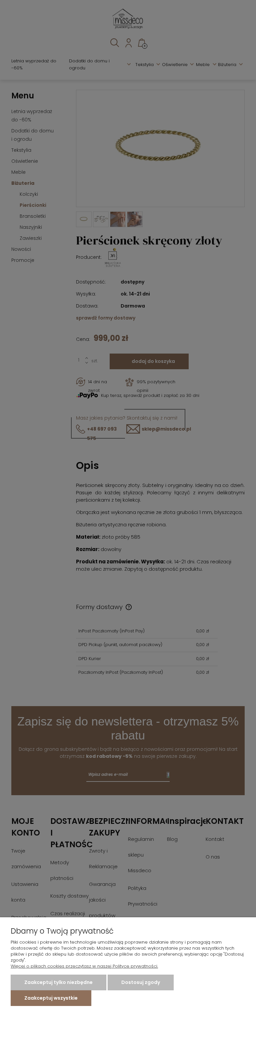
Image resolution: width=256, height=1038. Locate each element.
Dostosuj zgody (140, 982)
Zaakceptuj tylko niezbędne (58, 982)
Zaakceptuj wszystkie (51, 998)
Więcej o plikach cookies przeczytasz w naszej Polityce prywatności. (84, 966)
